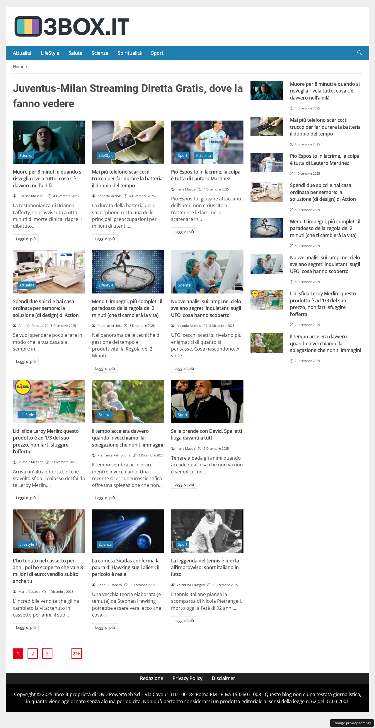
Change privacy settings (352, 722)
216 (77, 653)
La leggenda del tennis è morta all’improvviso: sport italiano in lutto (205, 567)
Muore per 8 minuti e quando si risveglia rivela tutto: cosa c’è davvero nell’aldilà (48, 179)
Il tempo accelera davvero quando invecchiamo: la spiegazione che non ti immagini (127, 438)
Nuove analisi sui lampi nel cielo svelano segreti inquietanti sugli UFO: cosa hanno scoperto (206, 308)
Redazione (151, 678)
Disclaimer (223, 678)
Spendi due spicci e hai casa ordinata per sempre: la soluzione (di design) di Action (46, 308)
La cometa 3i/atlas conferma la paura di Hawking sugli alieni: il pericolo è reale (126, 567)
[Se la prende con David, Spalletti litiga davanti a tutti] (207, 401)
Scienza (100, 53)
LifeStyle (50, 53)
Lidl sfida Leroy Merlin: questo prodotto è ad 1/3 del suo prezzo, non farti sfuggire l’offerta (46, 441)
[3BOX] (71, 26)
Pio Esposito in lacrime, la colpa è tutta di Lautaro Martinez (206, 175)
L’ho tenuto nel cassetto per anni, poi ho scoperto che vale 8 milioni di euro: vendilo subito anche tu (48, 570)
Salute (75, 53)
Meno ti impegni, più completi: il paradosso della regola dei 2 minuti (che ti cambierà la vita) (127, 308)
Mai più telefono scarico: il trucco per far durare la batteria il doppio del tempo (127, 179)
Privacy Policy (187, 678)
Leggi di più (26, 238)
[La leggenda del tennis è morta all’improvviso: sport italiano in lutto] (207, 531)
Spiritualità (130, 53)
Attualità (22, 53)
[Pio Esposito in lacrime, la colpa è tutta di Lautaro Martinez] (207, 142)
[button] (359, 52)
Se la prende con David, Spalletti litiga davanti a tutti (206, 434)
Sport (157, 53)
